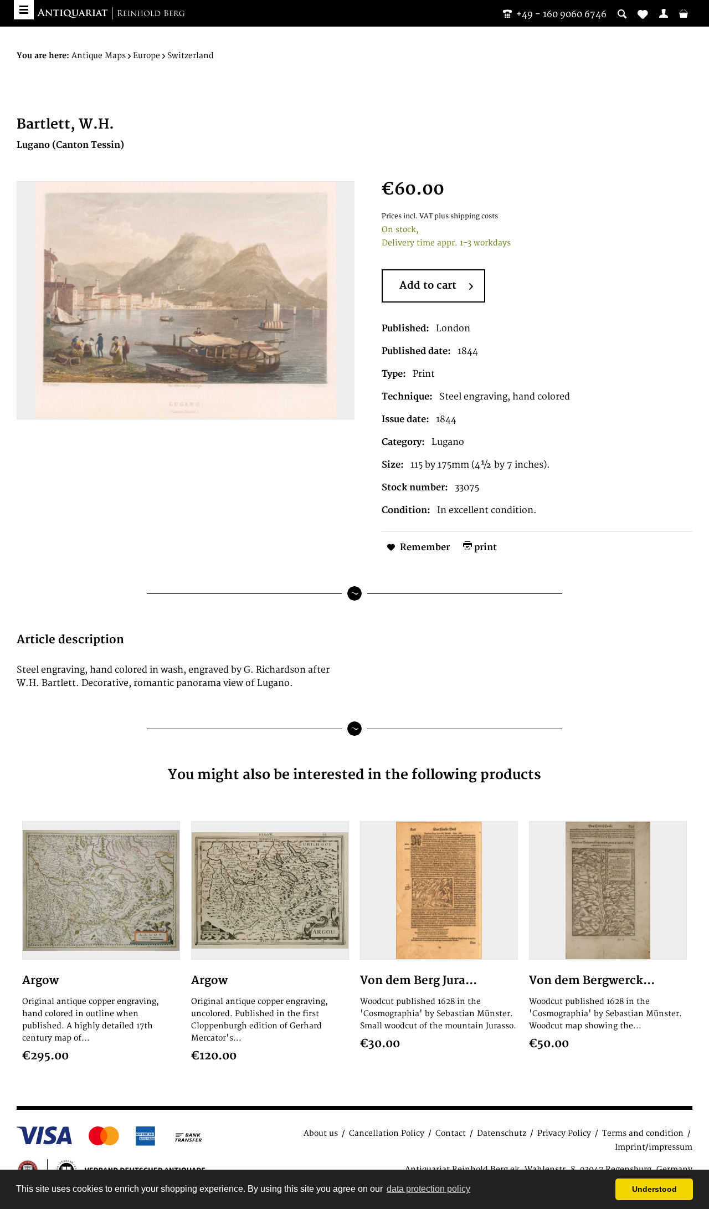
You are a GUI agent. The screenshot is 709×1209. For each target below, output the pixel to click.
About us (321, 1133)
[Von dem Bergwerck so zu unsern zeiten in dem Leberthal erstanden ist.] (608, 890)
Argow (40, 980)
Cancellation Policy (386, 1133)
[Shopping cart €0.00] (683, 13)
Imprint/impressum (653, 1147)
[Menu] (24, 9)
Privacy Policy (564, 1133)
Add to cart (427, 285)
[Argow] (101, 890)
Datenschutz (501, 1133)
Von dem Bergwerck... (592, 980)
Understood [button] (654, 1189)
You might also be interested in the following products (354, 774)
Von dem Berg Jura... (418, 980)
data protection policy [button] (428, 1188)
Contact (450, 1133)
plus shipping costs (466, 216)
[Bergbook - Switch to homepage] (110, 14)
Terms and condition (643, 1133)
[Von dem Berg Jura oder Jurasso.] (439, 890)
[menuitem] (663, 13)
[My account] (663, 13)
